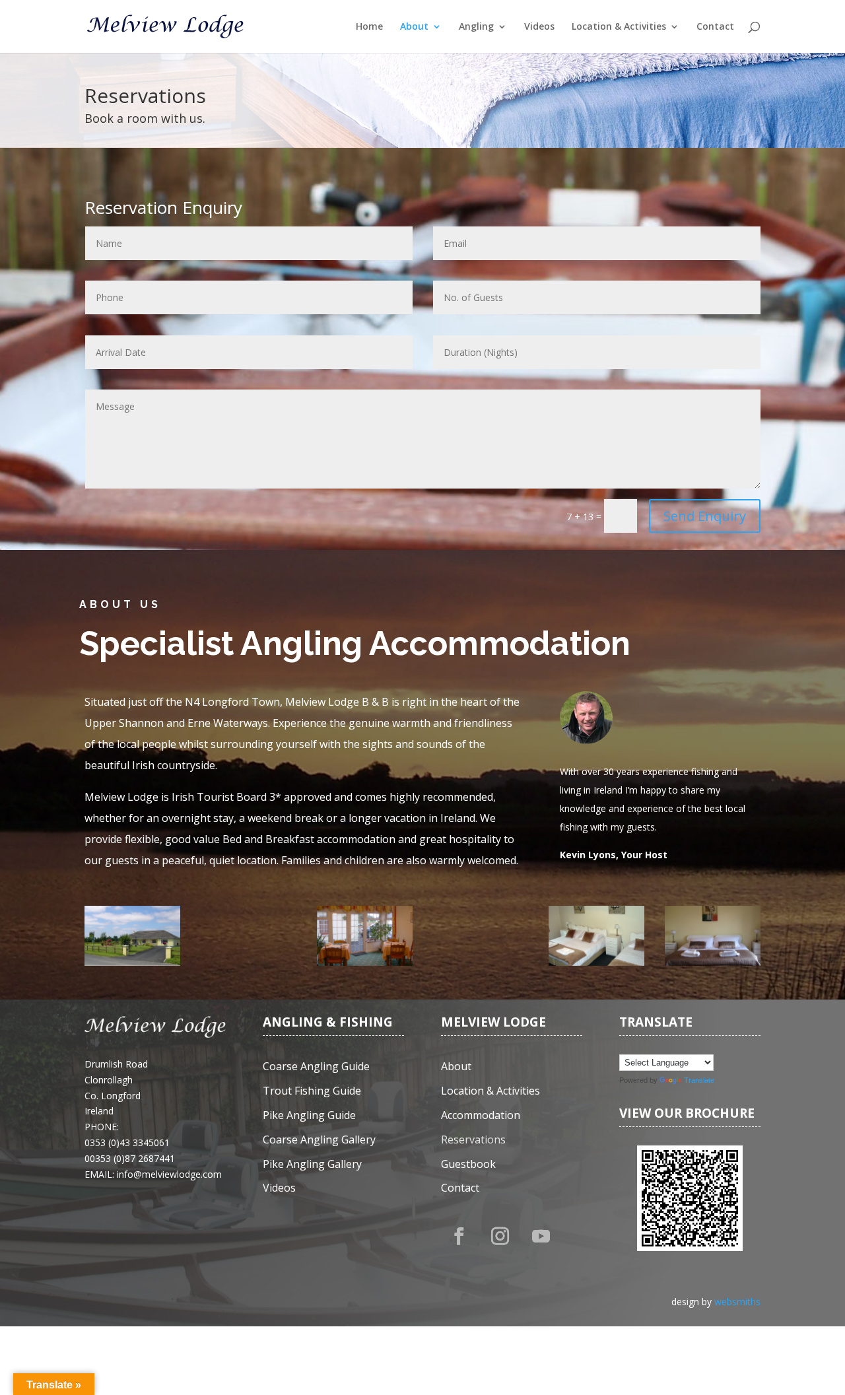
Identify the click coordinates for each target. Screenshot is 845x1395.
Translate (699, 1080)
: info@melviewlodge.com (167, 1174)
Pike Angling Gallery (312, 1164)
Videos (539, 27)
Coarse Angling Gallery (319, 1140)
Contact (715, 27)
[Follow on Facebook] (459, 1236)
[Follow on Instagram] (500, 1236)
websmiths (737, 1301)
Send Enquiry (704, 516)
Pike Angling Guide (309, 1115)
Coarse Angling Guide (316, 1066)
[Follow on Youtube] (540, 1236)
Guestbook (468, 1164)
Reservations (473, 1140)
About (414, 27)
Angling (476, 27)
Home (369, 27)
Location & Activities (619, 27)
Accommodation (480, 1115)
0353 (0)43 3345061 (127, 1142)
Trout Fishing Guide (312, 1091)
